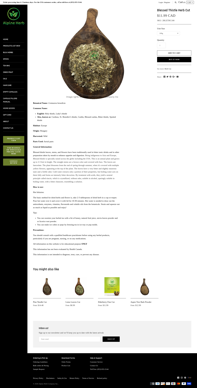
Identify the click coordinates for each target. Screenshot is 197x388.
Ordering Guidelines (40, 362)
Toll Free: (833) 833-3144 (99, 369)
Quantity (160, 40)
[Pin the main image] (170, 77)
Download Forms (68, 358)
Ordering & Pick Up (40, 358)
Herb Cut (168, 69)
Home (5, 39)
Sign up (111, 339)
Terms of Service (88, 378)
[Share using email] (177, 77)
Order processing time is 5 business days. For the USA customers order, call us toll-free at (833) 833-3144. (42, 2)
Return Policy (74, 378)
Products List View (11, 46)
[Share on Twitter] (167, 77)
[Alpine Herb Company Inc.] (13, 19)
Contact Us (94, 366)
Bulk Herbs (8, 52)
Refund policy (102, 378)
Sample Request (38, 369)
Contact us (8, 128)
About (6, 121)
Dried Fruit (8, 72)
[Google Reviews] (189, 378)
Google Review (14, 162)
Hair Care (7, 85)
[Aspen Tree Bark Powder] (144, 286)
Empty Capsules (10, 92)
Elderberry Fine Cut (106, 302)
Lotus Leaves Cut (73, 302)
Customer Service (96, 362)
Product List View (13, 139)
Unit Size (161, 28)
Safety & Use (62, 378)
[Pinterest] (185, 378)
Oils (5, 79)
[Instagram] (182, 378)
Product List (66, 366)
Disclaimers (50, 378)
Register (167, 2)
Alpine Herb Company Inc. (48, 384)
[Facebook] (178, 378)
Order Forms (66, 362)
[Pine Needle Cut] (47, 286)
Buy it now (174, 59)
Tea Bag (6, 65)
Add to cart (174, 53)
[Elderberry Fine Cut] (112, 286)
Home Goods (9, 108)
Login (161, 2)
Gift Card (7, 115)
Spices (6, 59)
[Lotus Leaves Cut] (79, 286)
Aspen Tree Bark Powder (141, 302)
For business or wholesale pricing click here (13, 151)
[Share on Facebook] (164, 77)
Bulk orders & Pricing (41, 366)
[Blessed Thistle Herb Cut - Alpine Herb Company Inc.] (92, 53)
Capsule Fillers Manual (10, 100)
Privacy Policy (38, 378)
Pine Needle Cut (40, 302)
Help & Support (96, 358)
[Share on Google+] (173, 77)
